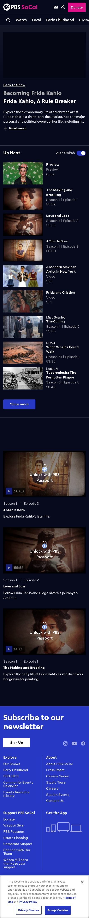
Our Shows (11, 764)
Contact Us (55, 801)
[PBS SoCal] (20, 7)
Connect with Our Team (16, 852)
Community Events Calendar (18, 784)
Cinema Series (57, 776)
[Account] (62, 7)
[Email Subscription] (56, 7)
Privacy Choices (28, 910)
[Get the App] (64, 827)
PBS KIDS (11, 776)
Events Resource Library (16, 794)
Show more (19, 404)
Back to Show (14, 85)
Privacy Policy (28, 902)
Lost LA (52, 369)
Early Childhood (60, 20)
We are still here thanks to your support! (15, 863)
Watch (21, 20)
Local (36, 20)
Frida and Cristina (60, 292)
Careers (52, 788)
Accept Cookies (57, 910)
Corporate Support (17, 844)
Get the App (56, 813)
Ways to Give (13, 825)
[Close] (82, 882)
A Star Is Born (57, 241)
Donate (77, 7)
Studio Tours (56, 782)
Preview (52, 164)
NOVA (50, 343)
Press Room (55, 770)
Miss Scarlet (55, 317)
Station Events (57, 795)
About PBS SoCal (59, 764)
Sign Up (16, 743)
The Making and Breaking (23, 668)
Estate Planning (15, 838)
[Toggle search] (8, 20)
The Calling (55, 321)
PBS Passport (13, 832)
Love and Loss (57, 216)
